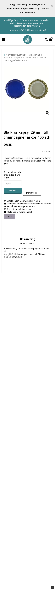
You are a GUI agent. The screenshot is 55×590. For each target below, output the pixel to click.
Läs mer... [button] (46, 151)
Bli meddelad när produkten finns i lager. (12, 175)
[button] (51, 40)
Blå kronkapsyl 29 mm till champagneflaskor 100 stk (25, 59)
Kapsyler (16, 57)
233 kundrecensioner (35, 30)
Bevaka (13, 190)
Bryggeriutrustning (16, 54)
